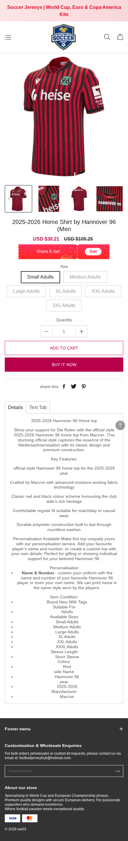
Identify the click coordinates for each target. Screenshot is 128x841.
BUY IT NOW (64, 364)
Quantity (64, 319)
